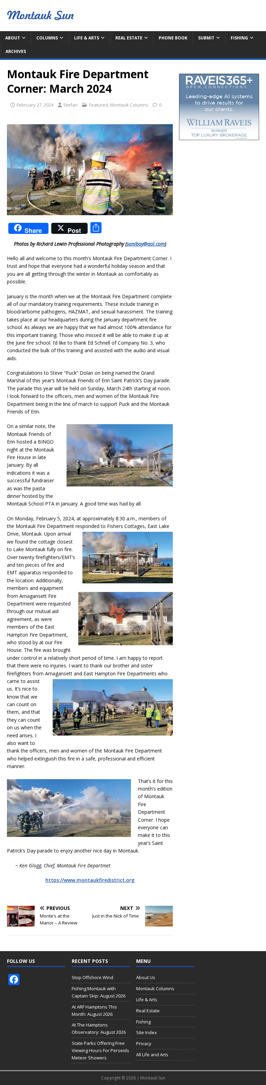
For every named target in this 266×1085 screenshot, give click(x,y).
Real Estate (128, 38)
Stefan (70, 105)
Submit (206, 38)
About (12, 38)
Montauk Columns (129, 105)
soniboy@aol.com (146, 243)
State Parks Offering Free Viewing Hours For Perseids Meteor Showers (100, 1050)
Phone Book (173, 38)
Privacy (143, 1043)
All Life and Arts (152, 1054)
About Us (145, 977)
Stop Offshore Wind (92, 977)
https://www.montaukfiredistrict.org (89, 880)
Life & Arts (86, 38)
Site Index (146, 1032)
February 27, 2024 (35, 105)
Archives (16, 51)
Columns (47, 38)
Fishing (239, 38)
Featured (98, 105)
